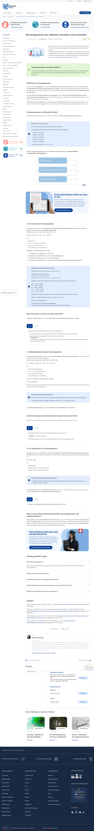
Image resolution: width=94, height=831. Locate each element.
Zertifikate (28, 815)
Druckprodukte (7, 12)
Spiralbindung (6, 804)
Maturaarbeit (5, 790)
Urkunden (28, 811)
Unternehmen (53, 771)
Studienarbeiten (7, 771)
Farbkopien (28, 804)
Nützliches (42, 12)
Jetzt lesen (30, 740)
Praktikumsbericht (7, 95)
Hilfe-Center (87, 1)
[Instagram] (76, 812)
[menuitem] (5, 828)
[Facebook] (72, 812)
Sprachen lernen (7, 120)
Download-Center (53, 786)
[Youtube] (80, 812)
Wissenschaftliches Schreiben (10, 136)
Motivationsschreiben (8, 87)
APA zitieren (6, 38)
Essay (4, 57)
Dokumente (28, 779)
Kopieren (83, 678)
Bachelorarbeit (7, 43)
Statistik (5, 122)
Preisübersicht (29, 775)
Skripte (27, 782)
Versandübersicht (53, 779)
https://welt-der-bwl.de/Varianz (67, 604)
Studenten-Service (7, 125)
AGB (12, 828)
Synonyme (5, 128)
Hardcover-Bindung (7, 797)
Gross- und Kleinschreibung (10, 65)
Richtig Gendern (7, 111)
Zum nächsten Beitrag (84, 660)
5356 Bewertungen (79, 796)
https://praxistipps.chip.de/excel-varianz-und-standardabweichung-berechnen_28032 (51, 611)
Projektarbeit (6, 101)
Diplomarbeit (5, 786)
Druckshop (5, 775)
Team (49, 793)
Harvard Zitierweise (8, 68)
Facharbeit (5, 60)
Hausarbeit (6, 70)
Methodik (5, 84)
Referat (5, 109)
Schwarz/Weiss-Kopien (31, 808)
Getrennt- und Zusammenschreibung (12, 62)
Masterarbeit (6, 81)
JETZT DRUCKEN (85, 12)
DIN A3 (27, 790)
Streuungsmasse (42, 39)
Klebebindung (6, 808)
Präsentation (6, 92)
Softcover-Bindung (7, 800)
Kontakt (79, 1)
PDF (26, 786)
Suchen (71, 1)
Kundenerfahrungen (53, 790)
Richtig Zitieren (7, 114)
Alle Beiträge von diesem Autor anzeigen (44, 653)
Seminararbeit (6, 117)
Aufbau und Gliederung (9, 40)
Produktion (6, 98)
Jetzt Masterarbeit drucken (63, 210)
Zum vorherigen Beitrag (33, 660)
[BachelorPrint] (9, 9)
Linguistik (5, 76)
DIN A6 (27, 800)
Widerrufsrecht (17, 828)
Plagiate (5, 90)
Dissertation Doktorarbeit (9, 54)
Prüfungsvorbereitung (8, 103)
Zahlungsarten (52, 782)
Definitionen (6, 49)
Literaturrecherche (8, 79)
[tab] (30, 326)
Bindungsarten (6, 811)
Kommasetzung (7, 73)
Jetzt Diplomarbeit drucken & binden (40, 547)
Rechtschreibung (7, 106)
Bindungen (19, 12)
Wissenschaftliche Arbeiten (10, 133)
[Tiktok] (83, 812)
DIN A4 (27, 793)
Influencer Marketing (54, 804)
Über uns (50, 797)
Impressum (32, 828)
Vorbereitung (6, 131)
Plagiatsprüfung (30, 12)
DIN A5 (27, 797)
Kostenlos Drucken (53, 800)
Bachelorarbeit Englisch (9, 46)
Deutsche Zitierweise (8, 51)
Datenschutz (26, 828)
